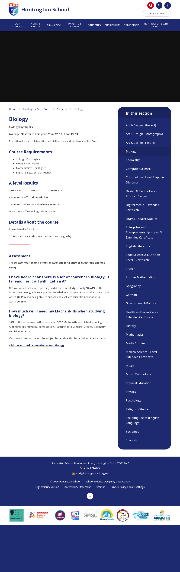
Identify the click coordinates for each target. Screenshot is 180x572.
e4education (123, 481)
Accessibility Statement (78, 487)
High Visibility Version (47, 487)
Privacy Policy (118, 487)
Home (12, 109)
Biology (78, 109)
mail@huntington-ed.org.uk (92, 473)
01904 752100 (92, 467)
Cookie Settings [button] (136, 487)
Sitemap (100, 487)
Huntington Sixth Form (36, 109)
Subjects (62, 109)
